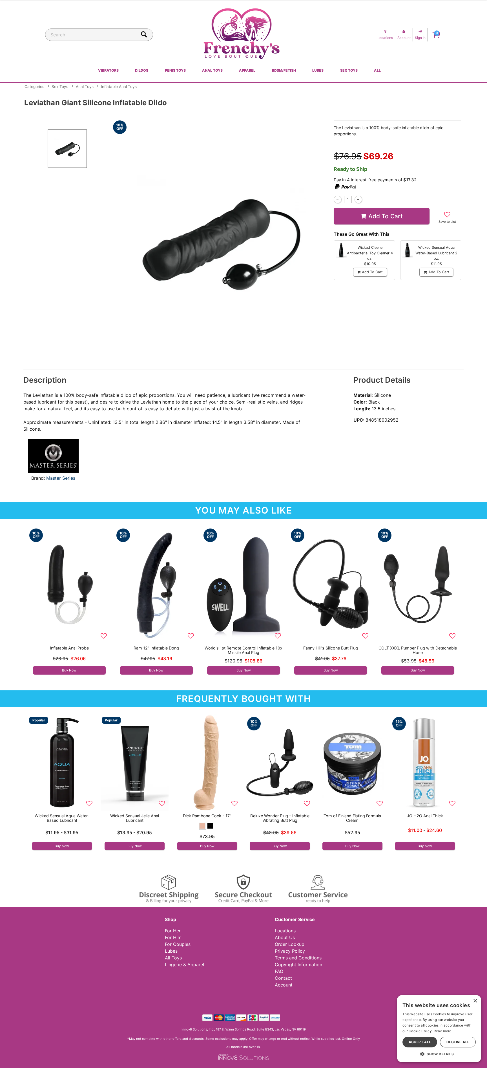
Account (284, 985)
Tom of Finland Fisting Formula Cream (352, 818)
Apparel (247, 70)
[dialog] (439, 1028)
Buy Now (69, 670)
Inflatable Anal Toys (119, 86)
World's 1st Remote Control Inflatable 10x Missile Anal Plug (243, 650)
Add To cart (385, 216)
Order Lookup (289, 944)
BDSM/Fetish (284, 70)
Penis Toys (175, 70)
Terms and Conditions (298, 958)
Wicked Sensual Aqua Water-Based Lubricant (62, 818)
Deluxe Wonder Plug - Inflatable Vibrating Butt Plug (279, 818)
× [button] (475, 1001)
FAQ (279, 971)
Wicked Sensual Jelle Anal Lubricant (134, 818)
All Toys (173, 958)
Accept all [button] (420, 1042)
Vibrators (108, 70)
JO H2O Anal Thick (425, 815)
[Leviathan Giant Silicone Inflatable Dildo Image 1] (221, 240)
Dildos (141, 70)
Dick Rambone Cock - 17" (207, 815)
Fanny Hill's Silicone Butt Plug (330, 648)
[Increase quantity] (358, 199)
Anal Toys (212, 70)
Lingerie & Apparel (184, 964)
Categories (34, 86)
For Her (173, 930)
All (377, 70)
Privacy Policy (290, 951)
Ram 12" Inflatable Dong (156, 648)
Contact (283, 978)
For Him (173, 937)
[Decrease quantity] (337, 199)
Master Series (60, 478)
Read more (442, 1031)
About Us (285, 937)
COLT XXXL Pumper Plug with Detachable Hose (417, 650)
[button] (202, 826)
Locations (285, 930)
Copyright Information (298, 964)
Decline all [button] (457, 1042)
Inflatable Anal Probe (69, 648)
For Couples (178, 944)
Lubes (318, 70)
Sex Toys (349, 70)
